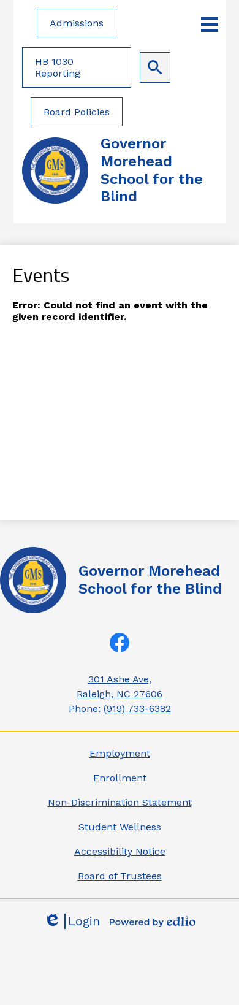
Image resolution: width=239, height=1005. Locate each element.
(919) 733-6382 (137, 708)
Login (72, 921)
